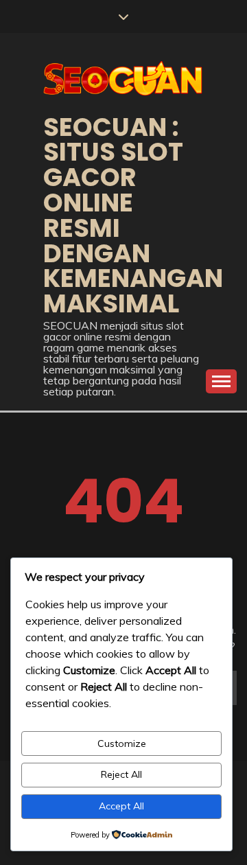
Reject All (121, 774)
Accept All (121, 806)
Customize (121, 743)
